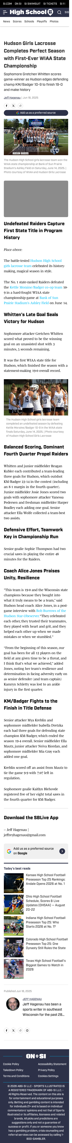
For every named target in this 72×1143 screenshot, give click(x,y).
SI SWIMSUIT (32, 4)
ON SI (18, 4)
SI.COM (7, 4)
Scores (17, 21)
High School (52, 261)
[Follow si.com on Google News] (62, 851)
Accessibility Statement (52, 1064)
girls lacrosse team (17, 266)
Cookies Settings (48, 1076)
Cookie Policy (11, 1064)
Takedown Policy (13, 1070)
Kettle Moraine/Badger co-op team (36, 287)
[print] (27, 1030)
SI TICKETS (50, 4)
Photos (54, 21)
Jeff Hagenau (12, 97)
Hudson (36, 261)
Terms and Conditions (16, 1076)
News (6, 21)
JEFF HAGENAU (32, 999)
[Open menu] (5, 12)
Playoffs (42, 21)
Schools (29, 21)
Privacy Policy (46, 1070)
